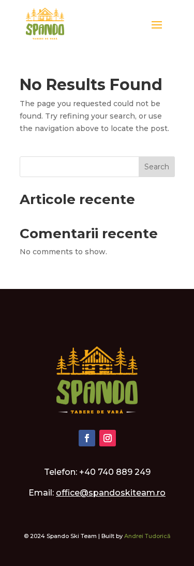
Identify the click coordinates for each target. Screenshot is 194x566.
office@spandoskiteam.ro (111, 493)
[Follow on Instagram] (107, 438)
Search (156, 166)
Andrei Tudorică (147, 536)
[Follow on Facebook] (87, 438)
